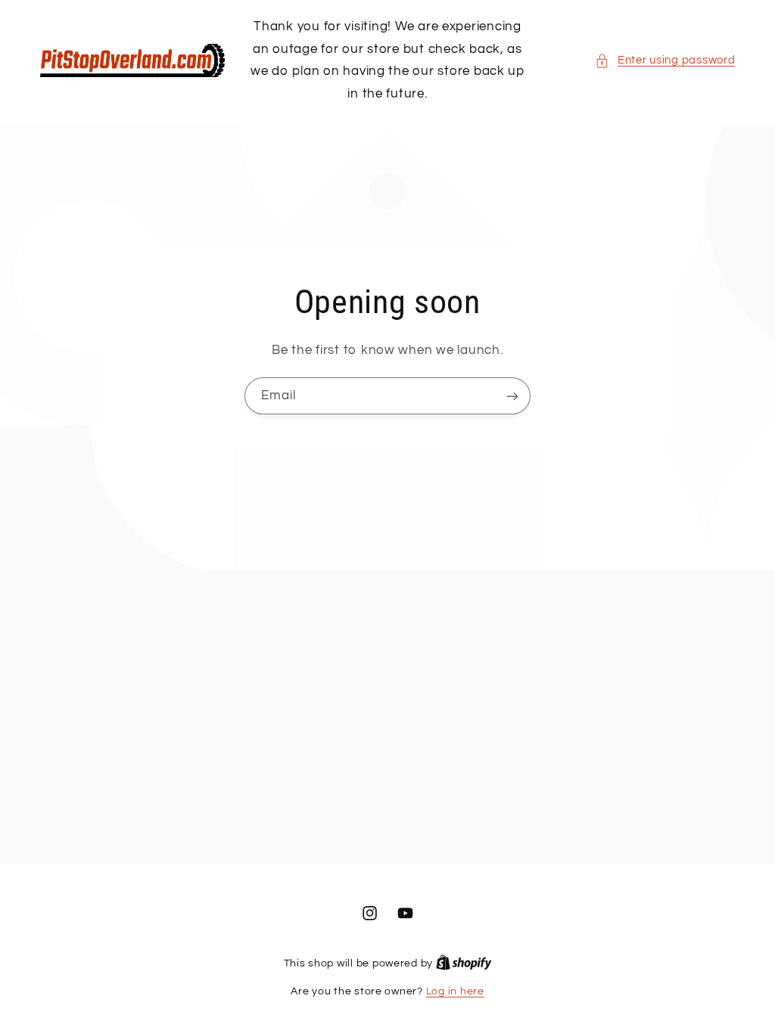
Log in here (455, 991)
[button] (665, 60)
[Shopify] (464, 963)
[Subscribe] (512, 395)
